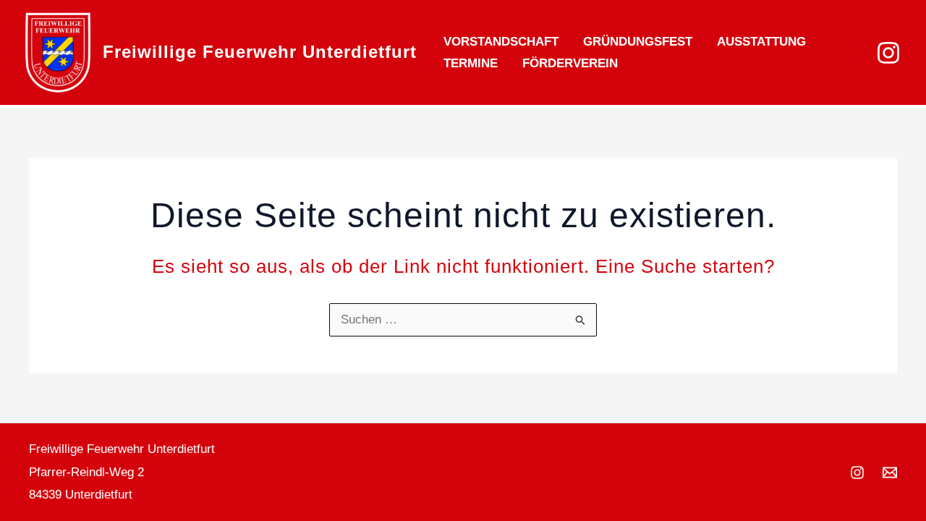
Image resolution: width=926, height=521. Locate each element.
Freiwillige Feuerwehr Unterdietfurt (260, 52)
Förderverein (570, 63)
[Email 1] (890, 472)
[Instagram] (888, 53)
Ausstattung (761, 41)
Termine (470, 63)
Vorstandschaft (500, 41)
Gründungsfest (637, 41)
